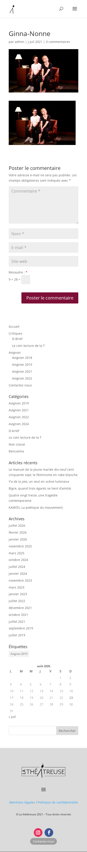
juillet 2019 (17, 635)
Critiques (15, 333)
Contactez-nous (20, 385)
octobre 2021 (18, 615)
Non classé (17, 444)
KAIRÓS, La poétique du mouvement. (36, 507)
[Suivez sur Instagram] (38, 832)
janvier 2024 (18, 573)
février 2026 (18, 532)
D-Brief (17, 339)
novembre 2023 (20, 580)
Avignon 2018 (22, 358)
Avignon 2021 (22, 371)
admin (19, 42)
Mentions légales (22, 802)
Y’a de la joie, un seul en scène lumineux (39, 481)
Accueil (14, 326)
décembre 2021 (20, 608)
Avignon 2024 (19, 424)
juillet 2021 (17, 621)
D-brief (14, 431)
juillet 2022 (17, 601)
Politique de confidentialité (58, 802)
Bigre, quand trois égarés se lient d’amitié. (40, 488)
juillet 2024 (17, 567)
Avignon (15, 352)
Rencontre (16, 451)
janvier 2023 (18, 594)
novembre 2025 (20, 546)
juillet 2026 (17, 525)
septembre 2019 (21, 628)
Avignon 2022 (22, 378)
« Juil (12, 717)
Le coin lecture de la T (28, 346)
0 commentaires (58, 42)
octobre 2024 (18, 560)
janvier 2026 (18, 539)
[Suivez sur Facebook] (49, 832)
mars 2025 (16, 553)
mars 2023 (16, 587)
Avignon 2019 (22, 364)
